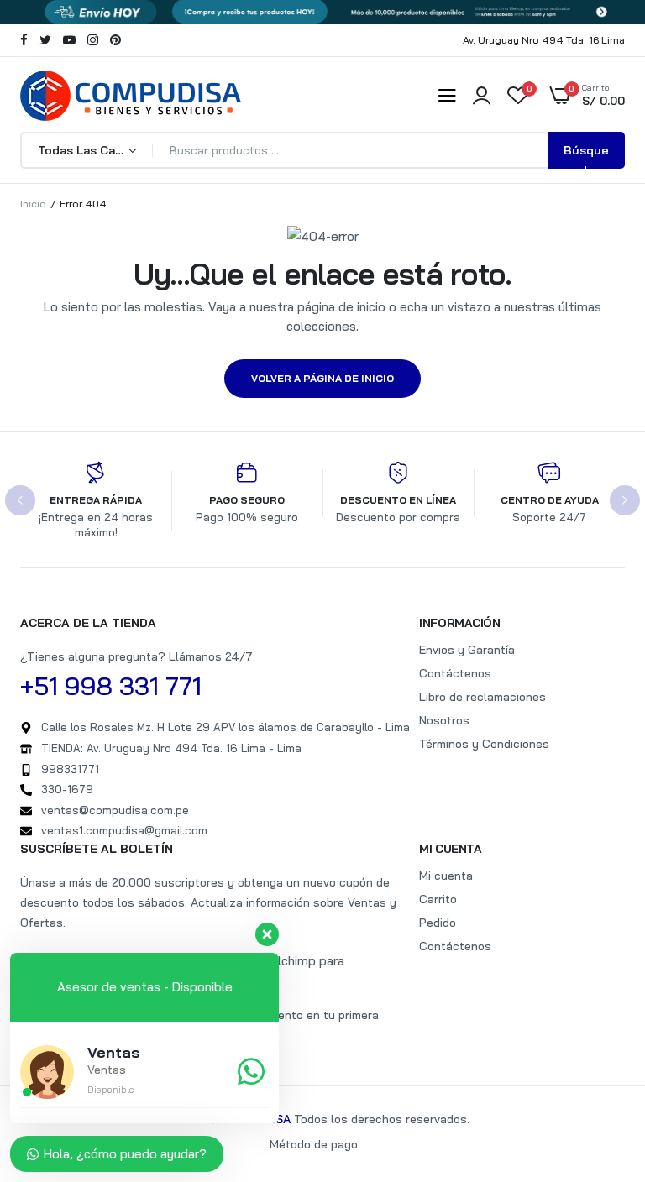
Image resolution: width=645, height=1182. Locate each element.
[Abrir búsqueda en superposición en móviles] (322, 150)
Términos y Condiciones (484, 743)
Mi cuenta (446, 875)
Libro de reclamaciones (482, 696)
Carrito (438, 899)
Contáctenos (455, 673)
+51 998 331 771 (111, 686)
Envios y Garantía (467, 649)
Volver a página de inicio (322, 378)
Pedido (437, 922)
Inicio (33, 203)
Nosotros (444, 720)
